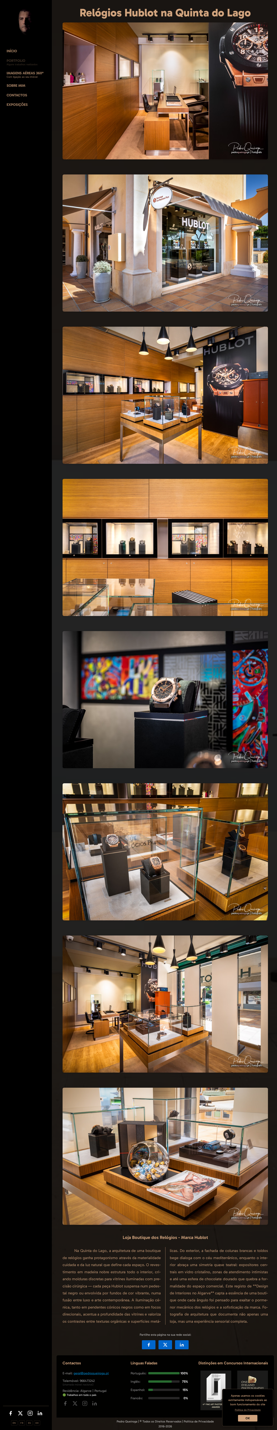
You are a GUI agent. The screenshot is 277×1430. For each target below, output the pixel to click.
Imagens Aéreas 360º (25, 73)
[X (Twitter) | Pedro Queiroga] (20, 1414)
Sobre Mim (16, 85)
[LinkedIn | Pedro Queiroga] (40, 1414)
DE (37, 1423)
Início (12, 51)
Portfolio (16, 60)
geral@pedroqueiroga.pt (91, 1373)
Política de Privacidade (199, 1421)
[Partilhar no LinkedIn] (182, 1344)
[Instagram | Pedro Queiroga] (30, 1414)
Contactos (17, 95)
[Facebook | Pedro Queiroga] (10, 1414)
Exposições (17, 104)
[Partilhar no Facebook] (148, 1344)
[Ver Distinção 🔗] (215, 1409)
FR (21, 1423)
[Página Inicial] (26, 22)
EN (14, 1423)
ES (29, 1423)
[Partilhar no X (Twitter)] (165, 1344)
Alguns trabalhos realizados (22, 64)
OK (248, 1418)
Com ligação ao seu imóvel (22, 76)
